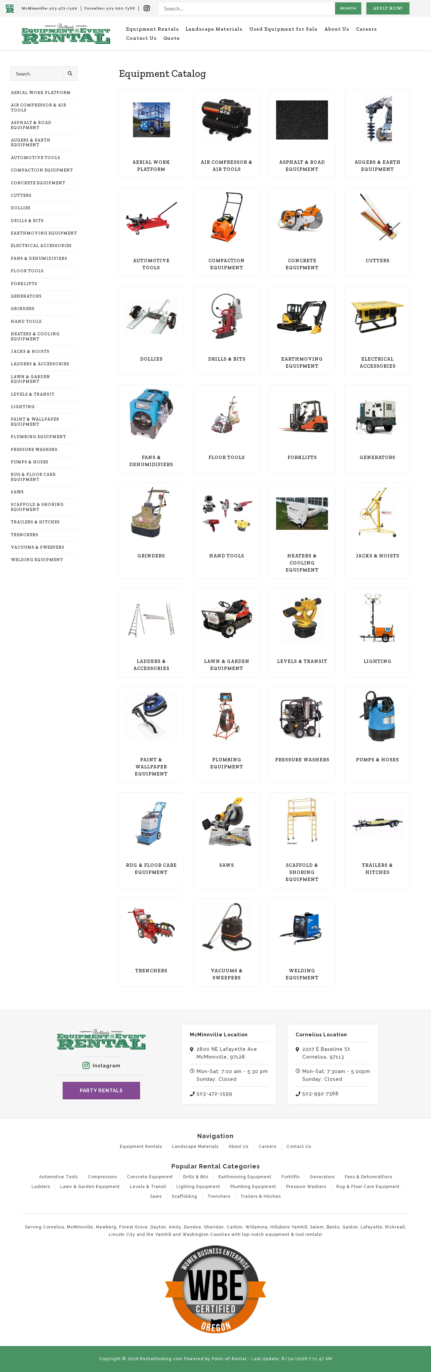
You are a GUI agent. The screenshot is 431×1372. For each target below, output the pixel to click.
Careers (366, 29)
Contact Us (141, 38)
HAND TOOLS (26, 321)
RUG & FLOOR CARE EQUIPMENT (33, 477)
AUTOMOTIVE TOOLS (35, 157)
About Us (336, 29)
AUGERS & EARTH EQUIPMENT (31, 142)
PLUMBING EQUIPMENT (38, 436)
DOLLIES (21, 208)
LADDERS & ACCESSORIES (40, 364)
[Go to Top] (422, 1362)
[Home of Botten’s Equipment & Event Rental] (9, 8)
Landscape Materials (214, 29)
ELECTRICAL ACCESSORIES (41, 245)
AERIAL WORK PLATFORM (41, 92)
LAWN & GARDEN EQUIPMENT (30, 379)
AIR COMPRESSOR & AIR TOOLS (38, 107)
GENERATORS (26, 296)
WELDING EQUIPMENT (37, 559)
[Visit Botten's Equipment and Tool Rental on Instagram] (147, 8)
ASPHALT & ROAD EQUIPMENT (31, 125)
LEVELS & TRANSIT (33, 394)
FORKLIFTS (24, 283)
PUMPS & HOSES (29, 462)
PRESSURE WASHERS (34, 449)
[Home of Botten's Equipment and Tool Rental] (66, 34)
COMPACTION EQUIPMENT (42, 170)
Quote (171, 38)
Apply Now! (388, 8)
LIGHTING (23, 406)
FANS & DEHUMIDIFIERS (39, 258)
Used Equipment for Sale (283, 29)
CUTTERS (21, 195)
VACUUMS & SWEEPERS (37, 547)
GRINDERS (23, 308)
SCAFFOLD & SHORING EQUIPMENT (37, 507)
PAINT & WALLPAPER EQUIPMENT (35, 421)
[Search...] (70, 73)
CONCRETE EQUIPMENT (38, 183)
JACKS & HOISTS (30, 351)
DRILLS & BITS (27, 220)
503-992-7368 (120, 8)
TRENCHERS (24, 534)
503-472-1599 (63, 8)
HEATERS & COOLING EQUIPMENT (35, 336)
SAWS (17, 492)
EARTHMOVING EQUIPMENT (44, 233)
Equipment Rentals (152, 29)
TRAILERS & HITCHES (35, 522)
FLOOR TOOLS (27, 271)
